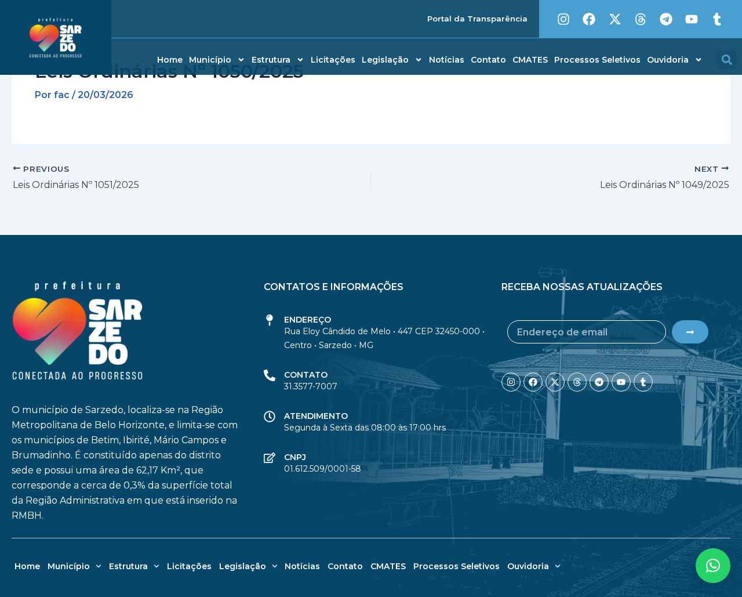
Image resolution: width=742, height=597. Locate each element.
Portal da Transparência (477, 18)
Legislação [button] (385, 60)
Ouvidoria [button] (668, 60)
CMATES (530, 60)
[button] (726, 59)
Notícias (446, 60)
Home (170, 60)
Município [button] (210, 60)
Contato (488, 60)
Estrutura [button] (271, 60)
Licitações (333, 60)
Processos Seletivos (597, 60)
